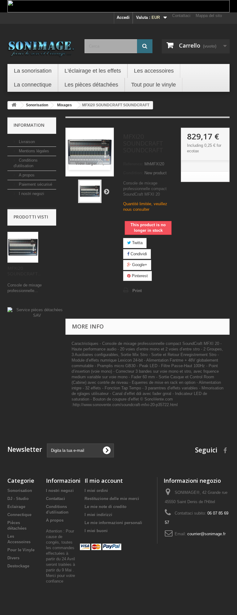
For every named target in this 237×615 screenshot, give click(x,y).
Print (137, 290)
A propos (26, 175)
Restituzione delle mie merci (112, 498)
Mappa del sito (209, 15)
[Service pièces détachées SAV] (36, 312)
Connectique (19, 514)
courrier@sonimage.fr (206, 534)
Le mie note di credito (106, 506)
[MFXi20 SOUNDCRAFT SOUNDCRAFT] (89, 191)
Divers (13, 558)
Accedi (123, 17)
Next (106, 191)
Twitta (137, 242)
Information (29, 125)
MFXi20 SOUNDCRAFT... (24, 271)
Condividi (138, 254)
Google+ (139, 264)
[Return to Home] (14, 105)
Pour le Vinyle (21, 550)
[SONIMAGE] (41, 47)
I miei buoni (96, 530)
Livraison (26, 141)
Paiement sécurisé (35, 184)
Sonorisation (19, 490)
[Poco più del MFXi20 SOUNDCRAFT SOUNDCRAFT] (22, 247)
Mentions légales (33, 151)
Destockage (18, 566)
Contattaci (181, 15)
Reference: (133, 164)
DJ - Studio (18, 498)
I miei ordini (96, 490)
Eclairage (16, 506)
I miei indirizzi (98, 514)
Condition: (133, 173)
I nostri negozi (31, 193)
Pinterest (139, 276)
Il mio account (104, 480)
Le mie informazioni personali (113, 522)
